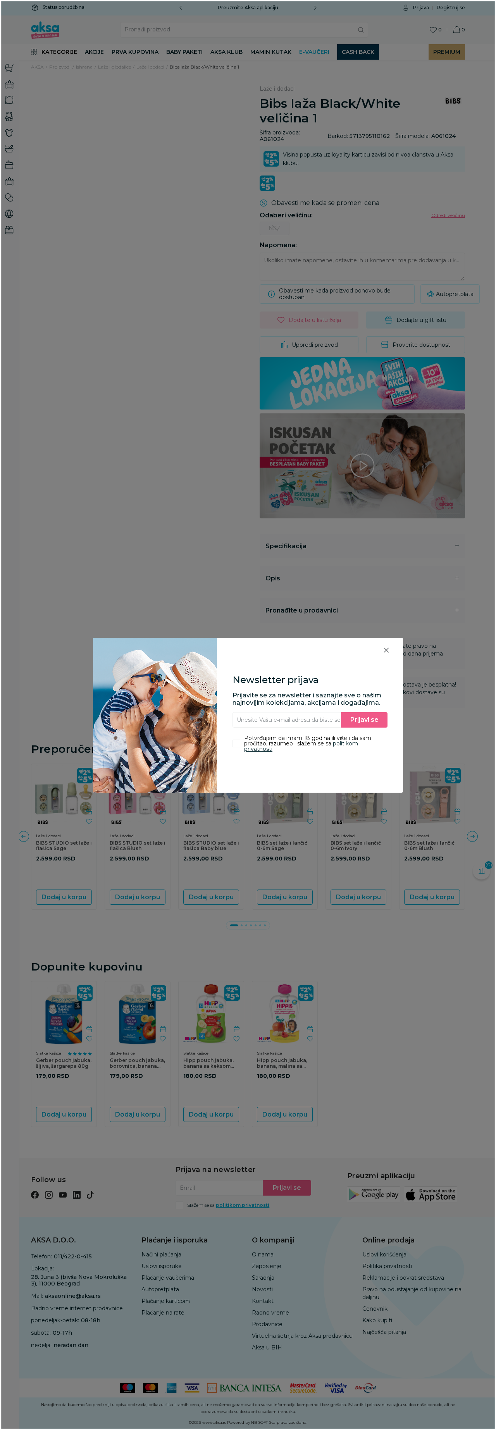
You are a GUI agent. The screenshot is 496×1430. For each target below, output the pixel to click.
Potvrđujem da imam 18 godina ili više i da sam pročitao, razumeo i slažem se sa (307, 743)
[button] (386, 650)
